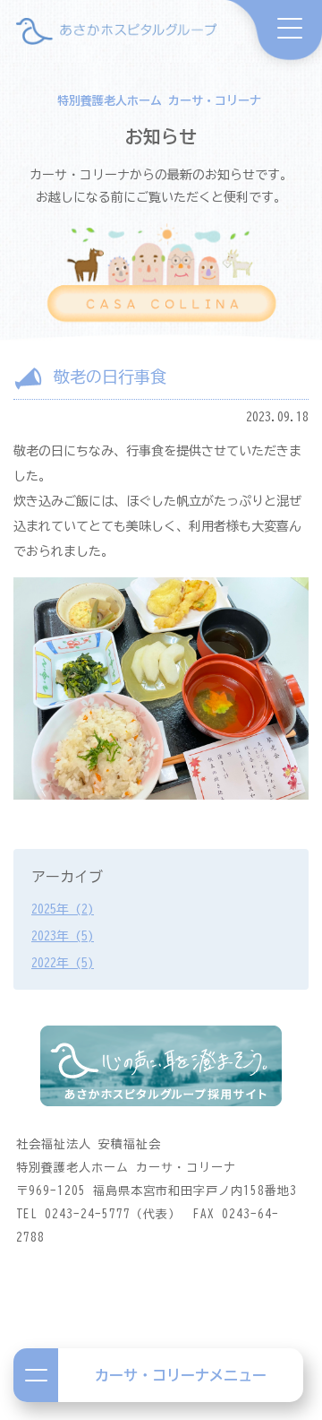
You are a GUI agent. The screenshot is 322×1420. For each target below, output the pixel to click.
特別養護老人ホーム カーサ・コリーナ (159, 101)
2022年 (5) (62, 963)
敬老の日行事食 (110, 376)
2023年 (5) (62, 936)
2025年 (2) (62, 909)
